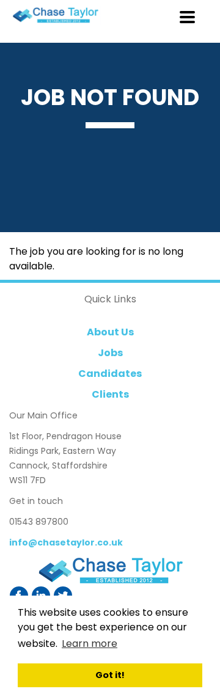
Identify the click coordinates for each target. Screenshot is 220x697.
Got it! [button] (110, 675)
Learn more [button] (89, 644)
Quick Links (110, 299)
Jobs (110, 353)
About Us (110, 332)
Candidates (110, 374)
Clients (110, 394)
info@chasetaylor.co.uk (66, 542)
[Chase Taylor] (110, 571)
